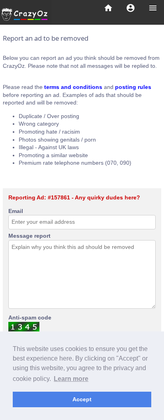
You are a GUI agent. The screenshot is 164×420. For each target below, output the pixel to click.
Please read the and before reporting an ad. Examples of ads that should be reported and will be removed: (77, 95)
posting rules (133, 87)
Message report (29, 236)
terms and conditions (73, 87)
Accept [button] (82, 399)
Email (15, 211)
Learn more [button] (71, 378)
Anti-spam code (29, 317)
